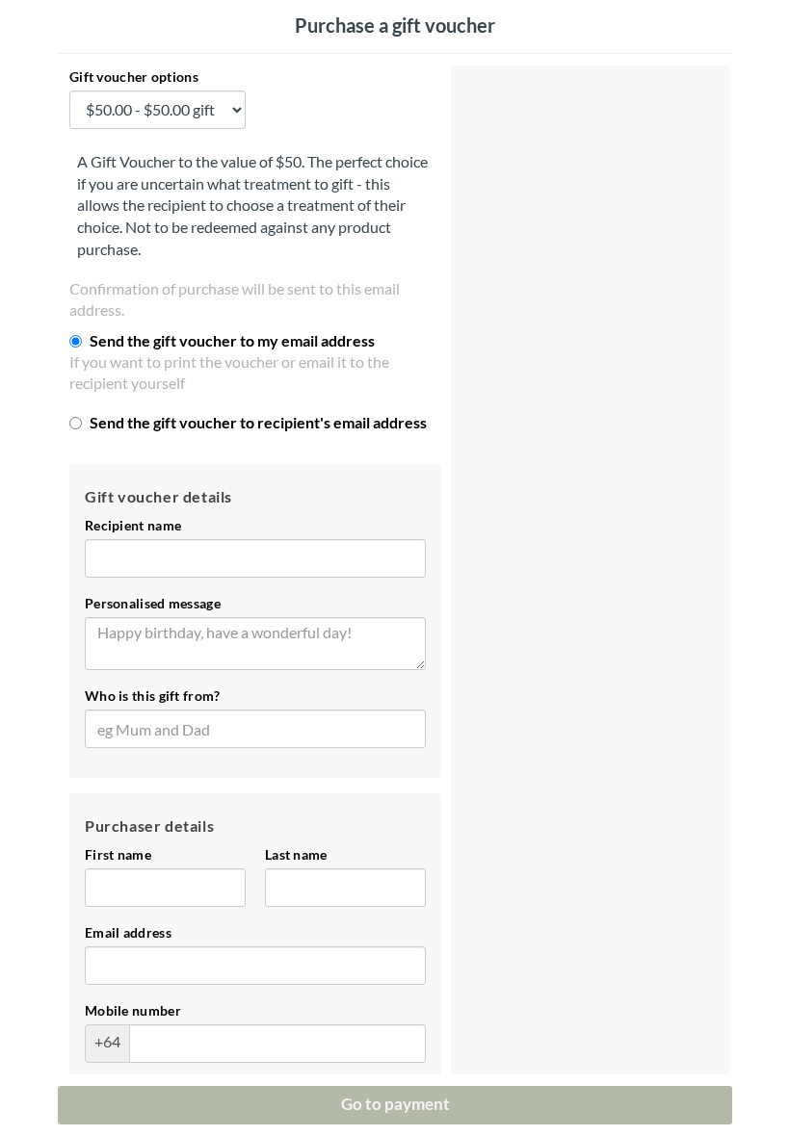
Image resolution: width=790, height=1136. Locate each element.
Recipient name (133, 525)
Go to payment (395, 1104)
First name (118, 855)
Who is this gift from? (153, 696)
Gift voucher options (133, 77)
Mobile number (133, 1011)
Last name (296, 855)
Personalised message (153, 603)
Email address (128, 933)
